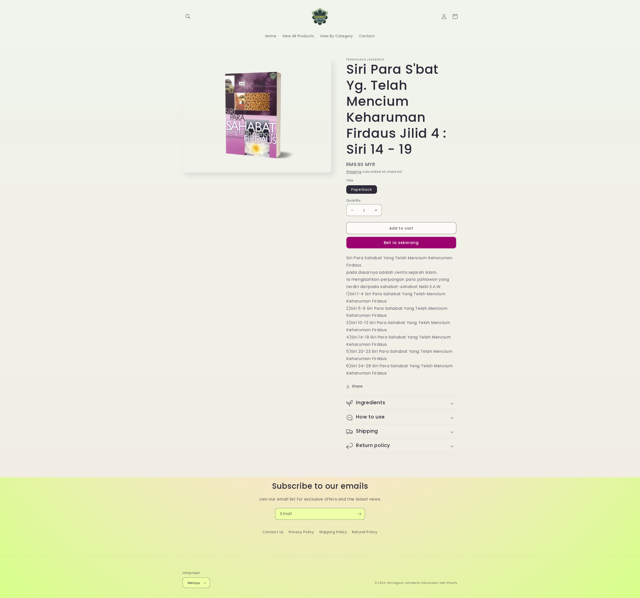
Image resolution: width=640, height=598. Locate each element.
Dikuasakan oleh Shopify (440, 583)
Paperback (361, 189)
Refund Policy (365, 532)
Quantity (353, 200)
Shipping (354, 172)
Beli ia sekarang (401, 242)
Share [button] (357, 386)
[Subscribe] (359, 514)
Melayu (194, 582)
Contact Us (273, 532)
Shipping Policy (333, 532)
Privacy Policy (301, 532)
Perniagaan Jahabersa (403, 583)
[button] (188, 16)
